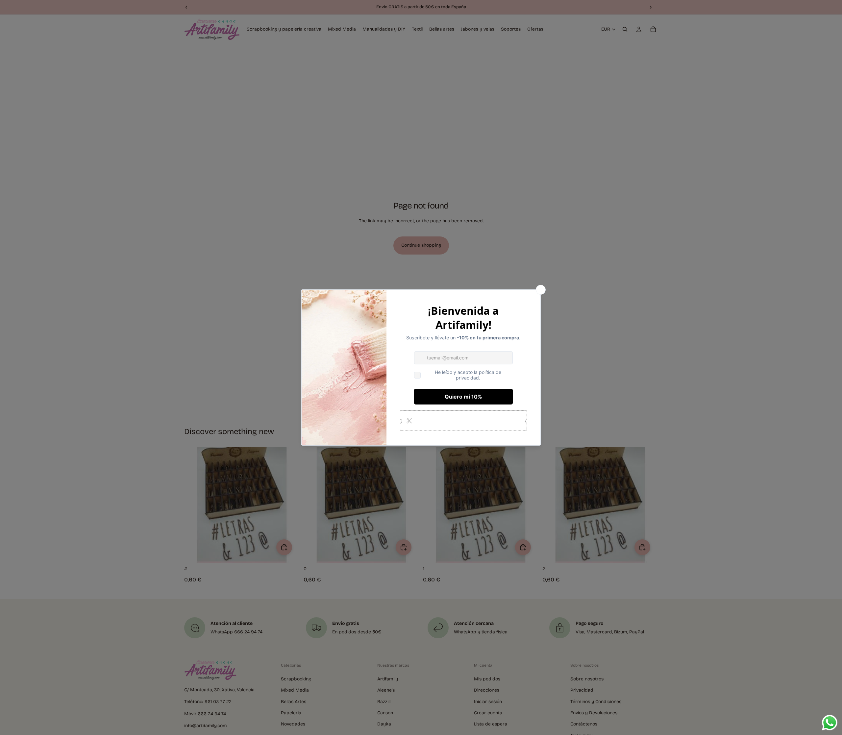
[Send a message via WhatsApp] (830, 723)
